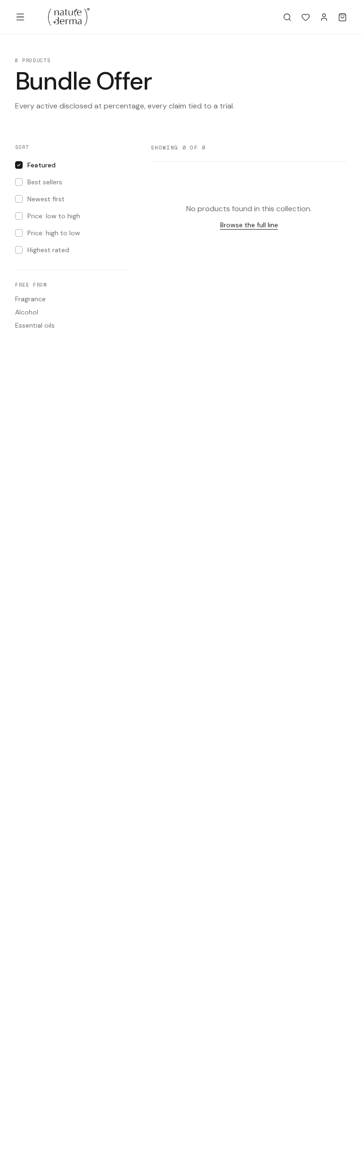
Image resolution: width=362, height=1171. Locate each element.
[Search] (287, 17)
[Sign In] (324, 17)
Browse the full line (249, 225)
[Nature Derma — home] (69, 17)
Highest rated (48, 250)
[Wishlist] (305, 17)
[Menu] (20, 17)
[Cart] (342, 17)
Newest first (46, 199)
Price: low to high (53, 216)
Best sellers (44, 182)
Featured (41, 165)
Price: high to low (53, 233)
